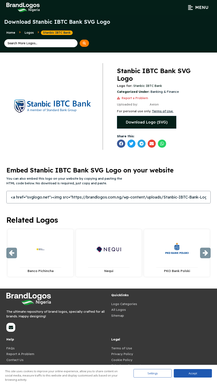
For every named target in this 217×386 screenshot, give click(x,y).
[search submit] (84, 43)
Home (10, 33)
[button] (198, 7)
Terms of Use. (162, 111)
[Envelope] (10, 327)
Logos (29, 33)
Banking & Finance (164, 92)
